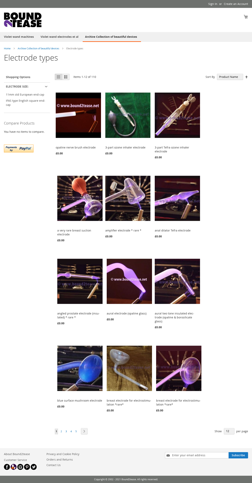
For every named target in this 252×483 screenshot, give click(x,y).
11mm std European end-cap (25, 94)
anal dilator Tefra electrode (173, 230)
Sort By (210, 77)
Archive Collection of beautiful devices (39, 48)
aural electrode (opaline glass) (126, 313)
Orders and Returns (59, 459)
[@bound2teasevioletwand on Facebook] (7, 469)
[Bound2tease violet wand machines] (33, 19)
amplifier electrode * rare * (123, 230)
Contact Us (53, 465)
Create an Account (236, 4)
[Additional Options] (18, 148)
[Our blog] (14, 469)
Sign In (212, 4)
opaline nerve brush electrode (76, 147)
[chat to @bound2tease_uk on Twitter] (34, 469)
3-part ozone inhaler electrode (125, 147)
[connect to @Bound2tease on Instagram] (20, 469)
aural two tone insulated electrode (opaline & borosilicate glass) (174, 317)
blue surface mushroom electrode (79, 400)
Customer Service (15, 460)
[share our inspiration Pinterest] (27, 469)
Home (7, 48)
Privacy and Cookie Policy (62, 454)
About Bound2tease (17, 454)
